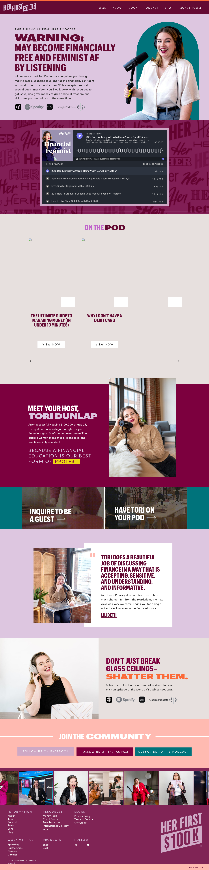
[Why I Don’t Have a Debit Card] (104, 272)
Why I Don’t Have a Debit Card (104, 318)
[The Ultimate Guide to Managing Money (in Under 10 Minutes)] (51, 272)
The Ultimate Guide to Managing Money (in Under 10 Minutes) (51, 320)
